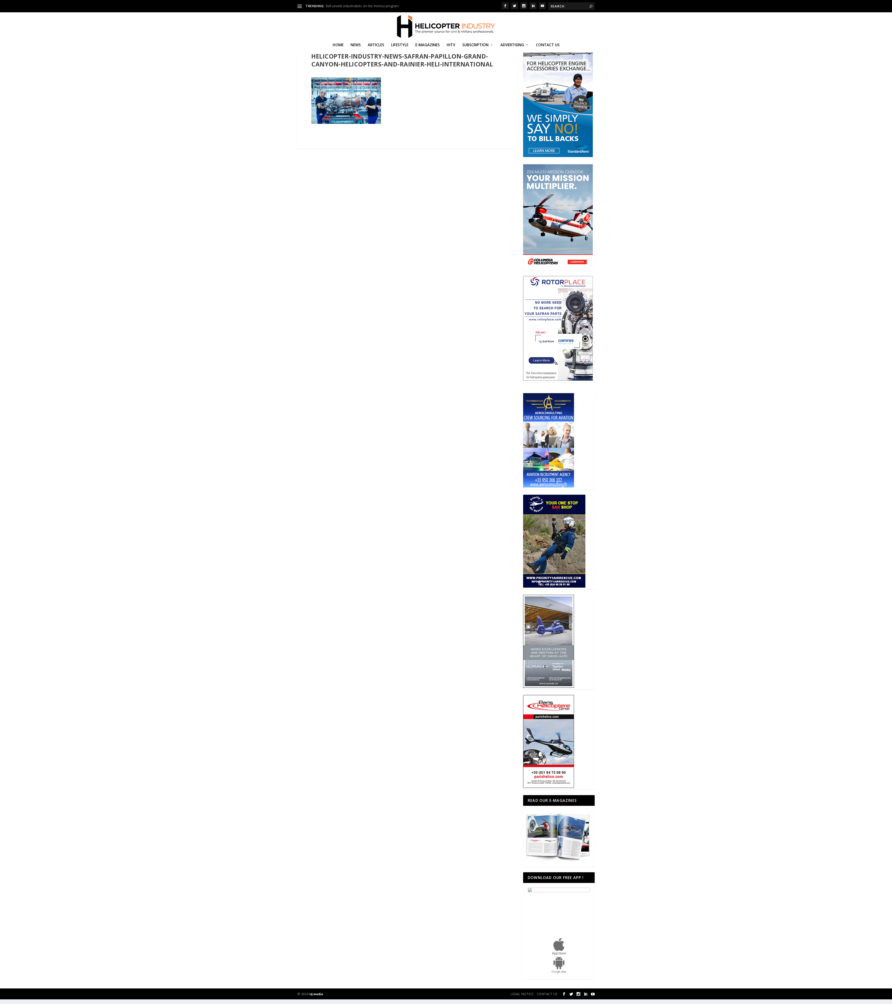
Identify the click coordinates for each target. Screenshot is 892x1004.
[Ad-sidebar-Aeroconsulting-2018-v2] (548, 486)
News (356, 45)
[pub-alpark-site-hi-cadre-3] (548, 686)
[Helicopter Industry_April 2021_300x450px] (558, 267)
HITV (451, 45)
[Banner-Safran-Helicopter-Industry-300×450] (558, 379)
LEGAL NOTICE (521, 994)
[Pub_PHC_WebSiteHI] (548, 786)
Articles (376, 45)
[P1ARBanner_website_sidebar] (554, 586)
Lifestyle (399, 45)
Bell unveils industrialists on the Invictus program (362, 6)
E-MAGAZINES (427, 45)
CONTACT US (548, 45)
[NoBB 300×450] (558, 156)
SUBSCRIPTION (475, 45)
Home (338, 45)
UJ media (316, 994)
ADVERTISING (512, 45)
